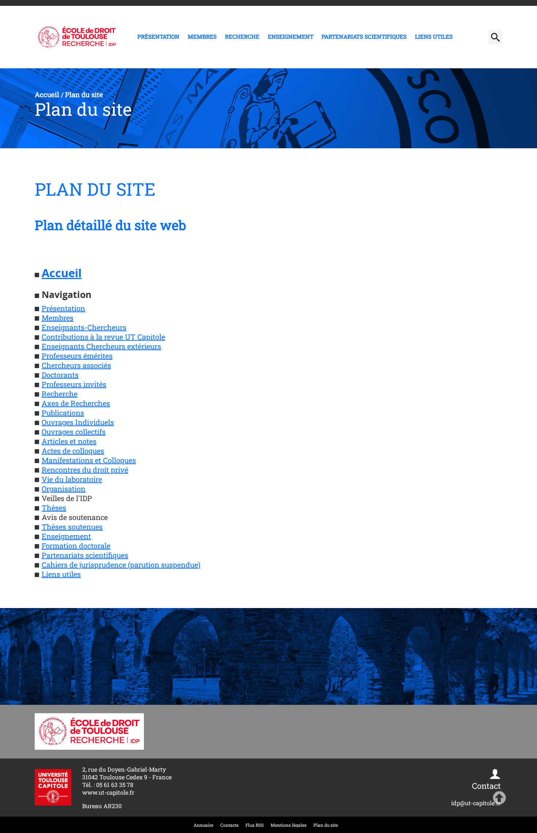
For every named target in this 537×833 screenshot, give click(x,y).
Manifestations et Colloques (89, 460)
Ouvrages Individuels (78, 422)
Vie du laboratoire (72, 479)
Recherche (242, 36)
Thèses (54, 507)
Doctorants (60, 374)
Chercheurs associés (76, 365)
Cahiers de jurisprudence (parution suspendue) (121, 564)
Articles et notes (69, 441)
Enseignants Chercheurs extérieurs (101, 346)
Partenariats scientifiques (364, 36)
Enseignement (290, 36)
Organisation (63, 488)
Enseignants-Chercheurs (84, 327)
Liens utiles (434, 36)
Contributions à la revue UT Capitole (103, 336)
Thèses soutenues (72, 526)
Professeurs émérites (77, 355)
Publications (63, 412)
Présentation (158, 36)
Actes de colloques (73, 450)
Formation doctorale (76, 545)
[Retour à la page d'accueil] (77, 37)
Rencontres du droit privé (85, 469)
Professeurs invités (74, 384)
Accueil (61, 273)
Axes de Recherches (76, 403)
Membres (202, 36)
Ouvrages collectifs (74, 431)
